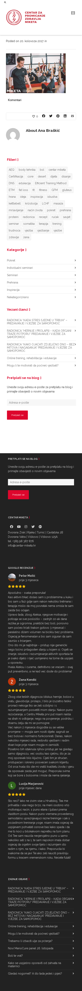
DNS (11, 183)
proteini (14, 217)
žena (26, 237)
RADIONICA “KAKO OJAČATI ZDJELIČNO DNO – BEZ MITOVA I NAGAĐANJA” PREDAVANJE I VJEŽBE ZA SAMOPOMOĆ (41, 347)
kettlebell (15, 203)
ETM (12, 190)
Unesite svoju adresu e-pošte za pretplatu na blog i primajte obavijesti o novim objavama (40, 389)
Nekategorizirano (18, 297)
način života (35, 210)
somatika (29, 223)
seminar (14, 223)
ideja (23, 196)
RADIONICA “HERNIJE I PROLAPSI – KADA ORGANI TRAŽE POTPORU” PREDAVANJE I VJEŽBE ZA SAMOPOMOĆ (39, 334)
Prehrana (12, 282)
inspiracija (36, 196)
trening (57, 223)
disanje (66, 176)
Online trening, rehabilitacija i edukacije (32, 358)
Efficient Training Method (50, 183)
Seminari (12, 275)
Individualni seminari (20, 267)
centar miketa (57, 169)
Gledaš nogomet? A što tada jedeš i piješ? (35, 973)
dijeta (53, 176)
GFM (55, 190)
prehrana (65, 210)
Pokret (11, 260)
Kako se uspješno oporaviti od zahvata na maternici (34, 964)
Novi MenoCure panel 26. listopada (30, 948)
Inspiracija (13, 289)
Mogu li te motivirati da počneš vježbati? (33, 365)
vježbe (58, 230)
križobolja (31, 203)
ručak (55, 217)
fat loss (23, 190)
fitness (43, 190)
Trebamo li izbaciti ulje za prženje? (30, 941)
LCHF (45, 203)
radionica (29, 217)
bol (42, 169)
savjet (66, 217)
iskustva (52, 196)
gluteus (67, 190)
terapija (43, 223)
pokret (51, 210)
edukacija (25, 183)
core (30, 176)
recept (43, 217)
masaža (58, 203)
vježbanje (43, 230)
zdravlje (14, 237)
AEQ (11, 169)
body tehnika (27, 169)
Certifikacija (16, 176)
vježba (29, 230)
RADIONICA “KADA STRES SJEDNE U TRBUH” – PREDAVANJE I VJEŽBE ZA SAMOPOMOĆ (37, 322)
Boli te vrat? (15, 955)
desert (42, 176)
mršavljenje (16, 210)
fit (33, 190)
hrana (12, 196)
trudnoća (14, 230)
